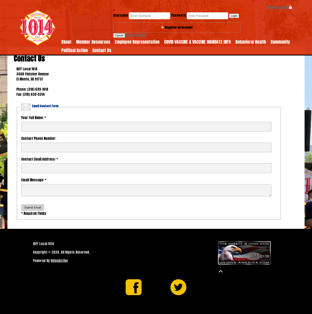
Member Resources (93, 42)
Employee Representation (137, 42)
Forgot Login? (136, 35)
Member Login (278, 7)
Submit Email (32, 207)
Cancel (119, 35)
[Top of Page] (220, 271)
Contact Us (101, 50)
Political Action (74, 50)
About (66, 42)
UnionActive (59, 260)
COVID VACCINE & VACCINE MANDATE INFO (197, 42)
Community (280, 42)
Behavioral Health (250, 42)
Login (234, 15)
